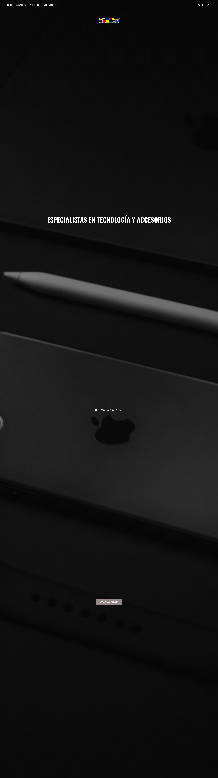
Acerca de (21, 5)
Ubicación (34, 5)
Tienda (8, 5)
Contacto (48, 5)
